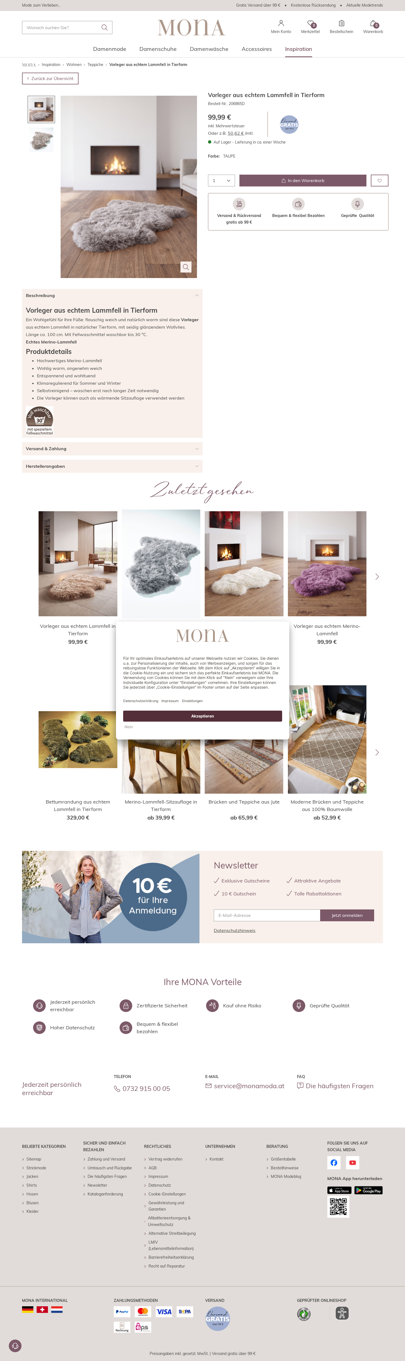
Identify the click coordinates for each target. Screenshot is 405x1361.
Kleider (32, 1211)
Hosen (32, 1194)
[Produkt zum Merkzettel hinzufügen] (379, 180)
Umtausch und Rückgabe (110, 1167)
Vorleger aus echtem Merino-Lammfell (327, 630)
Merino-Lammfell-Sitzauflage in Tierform (161, 805)
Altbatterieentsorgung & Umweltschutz (169, 1221)
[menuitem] (110, 50)
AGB (152, 1167)
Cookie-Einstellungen (167, 1194)
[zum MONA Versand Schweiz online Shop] (42, 1309)
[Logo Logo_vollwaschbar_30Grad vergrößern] (39, 420)
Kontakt (216, 1159)
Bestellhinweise (285, 1167)
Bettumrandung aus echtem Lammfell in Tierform (78, 805)
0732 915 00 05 (146, 1088)
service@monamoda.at (249, 1086)
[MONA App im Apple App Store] (339, 1190)
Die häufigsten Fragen (340, 1086)
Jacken (32, 1176)
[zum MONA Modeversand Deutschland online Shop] (27, 1309)
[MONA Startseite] (192, 27)
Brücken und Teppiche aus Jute (244, 802)
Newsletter (97, 1185)
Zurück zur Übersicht (52, 78)
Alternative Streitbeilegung (172, 1233)
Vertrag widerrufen (165, 1159)
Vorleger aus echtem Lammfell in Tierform (78, 630)
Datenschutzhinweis (234, 930)
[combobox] (67, 27)
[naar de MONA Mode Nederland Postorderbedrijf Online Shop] (57, 1309)
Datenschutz (159, 1185)
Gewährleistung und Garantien (166, 1206)
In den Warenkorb (306, 180)
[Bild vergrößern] (185, 267)
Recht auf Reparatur (166, 1266)
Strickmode (36, 1167)
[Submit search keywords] (104, 27)
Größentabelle (283, 1159)
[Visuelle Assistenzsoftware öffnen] (339, 1313)
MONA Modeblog (286, 1176)
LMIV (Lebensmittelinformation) (171, 1245)
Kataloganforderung (105, 1194)
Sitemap (33, 1159)
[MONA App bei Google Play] (368, 1190)
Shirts (31, 1185)
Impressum (158, 1176)
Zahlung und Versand (106, 1159)
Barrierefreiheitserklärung (171, 1257)
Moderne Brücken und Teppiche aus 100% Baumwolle (327, 805)
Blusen (32, 1202)
